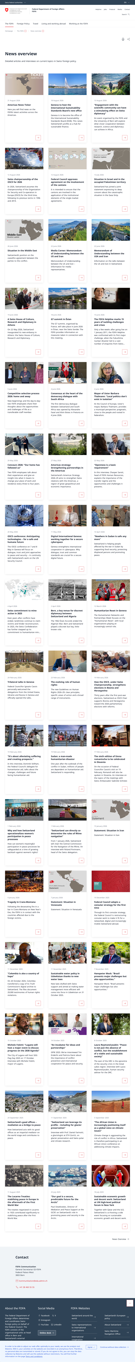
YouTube (45, 1324)
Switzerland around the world (82, 1317)
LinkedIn (57, 1324)
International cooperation (77, 1338)
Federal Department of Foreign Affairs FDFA (48, 10)
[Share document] (128, 39)
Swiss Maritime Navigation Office (112, 1332)
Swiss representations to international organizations (82, 1327)
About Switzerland (113, 1324)
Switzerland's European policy (115, 1317)
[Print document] (123, 39)
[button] (9, 23)
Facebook (45, 1315)
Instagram (45, 1320)
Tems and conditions (34, 1356)
